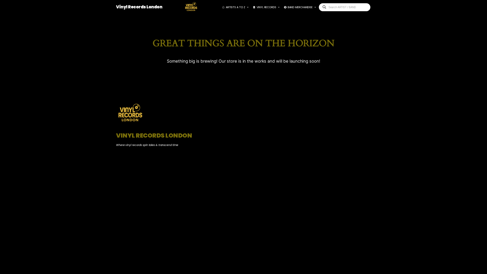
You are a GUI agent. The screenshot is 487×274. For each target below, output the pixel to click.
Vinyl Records (266, 7)
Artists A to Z (235, 7)
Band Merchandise (300, 7)
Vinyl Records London (139, 7)
